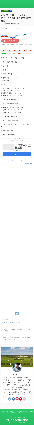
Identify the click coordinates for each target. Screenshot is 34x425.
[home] (24, 399)
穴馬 (18, 322)
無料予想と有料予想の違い (15, 412)
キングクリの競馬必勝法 (17, 420)
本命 (16, 322)
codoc (31, 163)
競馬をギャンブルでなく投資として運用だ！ (17, 417)
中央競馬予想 (6, 319)
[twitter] (17, 313)
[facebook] (13, 399)
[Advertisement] (17, 237)
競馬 (10, 319)
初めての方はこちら (11, 411)
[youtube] (20, 399)
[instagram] (17, 399)
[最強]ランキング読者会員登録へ (10, 35)
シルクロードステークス (8, 322)
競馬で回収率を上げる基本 (22, 411)
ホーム (3, 411)
